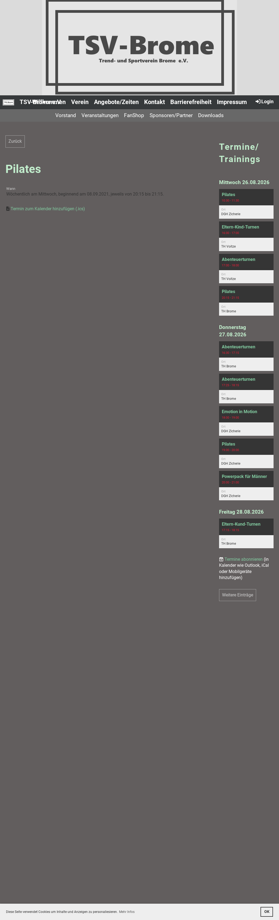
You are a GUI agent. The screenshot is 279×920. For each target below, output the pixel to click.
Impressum (232, 102)
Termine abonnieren (244, 559)
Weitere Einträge (237, 595)
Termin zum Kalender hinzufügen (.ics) (48, 208)
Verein (80, 102)
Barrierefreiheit (190, 102)
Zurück (15, 141)
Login (267, 101)
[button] (246, 204)
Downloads (211, 115)
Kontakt (154, 102)
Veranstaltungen (100, 115)
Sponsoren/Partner (171, 115)
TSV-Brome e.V (40, 102)
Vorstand (65, 115)
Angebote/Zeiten (116, 102)
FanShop (134, 115)
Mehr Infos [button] (127, 912)
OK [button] (266, 911)
